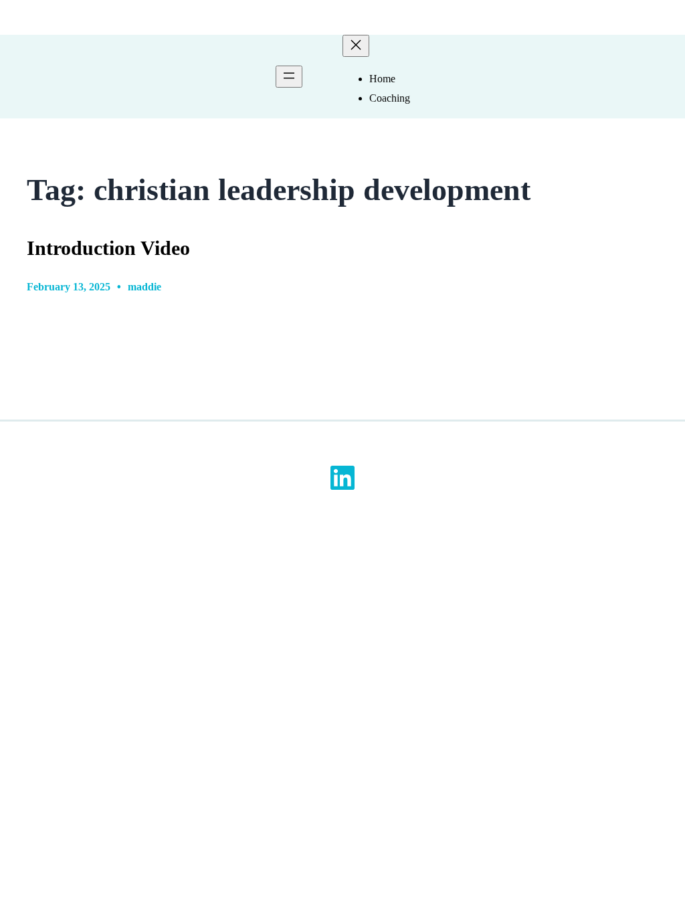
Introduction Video (108, 248)
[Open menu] (289, 77)
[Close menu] (355, 46)
